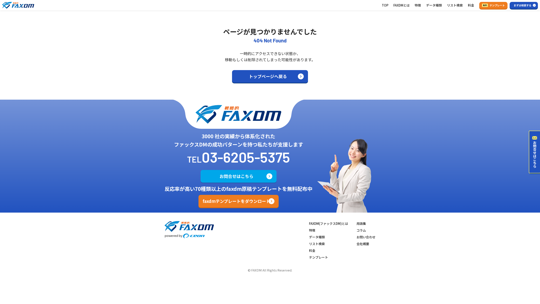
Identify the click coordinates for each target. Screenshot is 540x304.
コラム (361, 230)
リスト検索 (455, 5)
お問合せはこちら (236, 176)
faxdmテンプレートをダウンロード (236, 201)
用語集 (361, 223)
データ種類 (434, 5)
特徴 (418, 5)
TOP (385, 5)
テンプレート (494, 5)
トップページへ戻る (268, 76)
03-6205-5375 (246, 157)
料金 (471, 5)
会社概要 (362, 244)
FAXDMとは (401, 5)
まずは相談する (522, 5)
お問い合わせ (365, 237)
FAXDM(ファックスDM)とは (328, 223)
